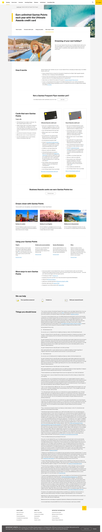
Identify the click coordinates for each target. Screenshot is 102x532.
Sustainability (37, 516)
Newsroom (36, 518)
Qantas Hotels (56, 283)
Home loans (14, 2)
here (63, 312)
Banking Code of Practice (57, 514)
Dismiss (94, 528)
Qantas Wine (61, 285)
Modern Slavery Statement (57, 519)
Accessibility (19, 519)
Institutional (42, 2)
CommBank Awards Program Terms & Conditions (71, 323)
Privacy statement (55, 518)
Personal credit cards (28, 29)
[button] (92, 2)
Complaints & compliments (22, 518)
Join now (62, 99)
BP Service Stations (51, 279)
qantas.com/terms (75, 314)
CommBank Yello (51, 2)
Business (36, 2)
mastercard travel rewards (48, 458)
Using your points (39, 29)
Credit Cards (19, 7)
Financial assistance (21, 516)
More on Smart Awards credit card (73, 171)
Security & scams (20, 512)
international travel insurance (52, 142)
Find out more (51, 193)
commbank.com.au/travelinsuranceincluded (69, 434)
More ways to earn (50, 29)
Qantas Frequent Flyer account (71, 79)
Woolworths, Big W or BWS (62, 281)
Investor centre (37, 519)
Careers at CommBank (39, 514)
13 (18, 251)
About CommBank (38, 512)
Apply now (46, 175)
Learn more (86, 528)
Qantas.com (55, 275)
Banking (8, 2)
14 (47, 160)
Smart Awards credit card (73, 122)
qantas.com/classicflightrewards (75, 463)
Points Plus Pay (62, 473)
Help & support (20, 514)
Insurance (21, 2)
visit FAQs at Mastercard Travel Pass (75, 489)
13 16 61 (50, 84)
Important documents (56, 512)
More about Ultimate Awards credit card (49, 171)
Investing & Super (28, 2)
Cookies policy (55, 516)
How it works (19, 29)
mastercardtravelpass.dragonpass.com (69, 476)
